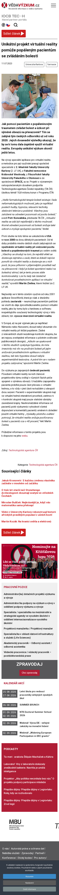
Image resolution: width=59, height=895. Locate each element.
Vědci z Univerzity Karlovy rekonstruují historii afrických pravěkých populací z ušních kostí (29, 513)
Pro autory (40, 857)
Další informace (29, 889)
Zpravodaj (29, 664)
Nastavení (29, 882)
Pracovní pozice (15, 587)
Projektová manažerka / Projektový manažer (28, 628)
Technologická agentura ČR (23, 450)
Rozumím (29, 876)
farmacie (51, 64)
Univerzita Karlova (34, 64)
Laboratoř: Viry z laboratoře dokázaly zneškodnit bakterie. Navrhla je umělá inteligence (24, 768)
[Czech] (8, 25)
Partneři (39, 853)
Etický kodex (25, 857)
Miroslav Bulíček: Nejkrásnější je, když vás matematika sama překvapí (26, 504)
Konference (8, 857)
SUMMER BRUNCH (29, 704)
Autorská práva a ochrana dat (27, 848)
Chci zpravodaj (29, 672)
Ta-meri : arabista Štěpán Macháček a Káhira (28, 756)
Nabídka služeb (10, 853)
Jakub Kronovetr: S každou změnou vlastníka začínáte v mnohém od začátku (28, 482)
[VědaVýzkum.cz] (29, 5)
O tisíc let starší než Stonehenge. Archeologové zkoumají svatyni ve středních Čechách (27, 492)
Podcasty (11, 749)
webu (25, 435)
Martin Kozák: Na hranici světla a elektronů (26, 521)
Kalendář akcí (14, 683)
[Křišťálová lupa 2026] (29, 561)
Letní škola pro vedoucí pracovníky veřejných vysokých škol (36, 695)
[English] (4, 25)
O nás (5, 848)
